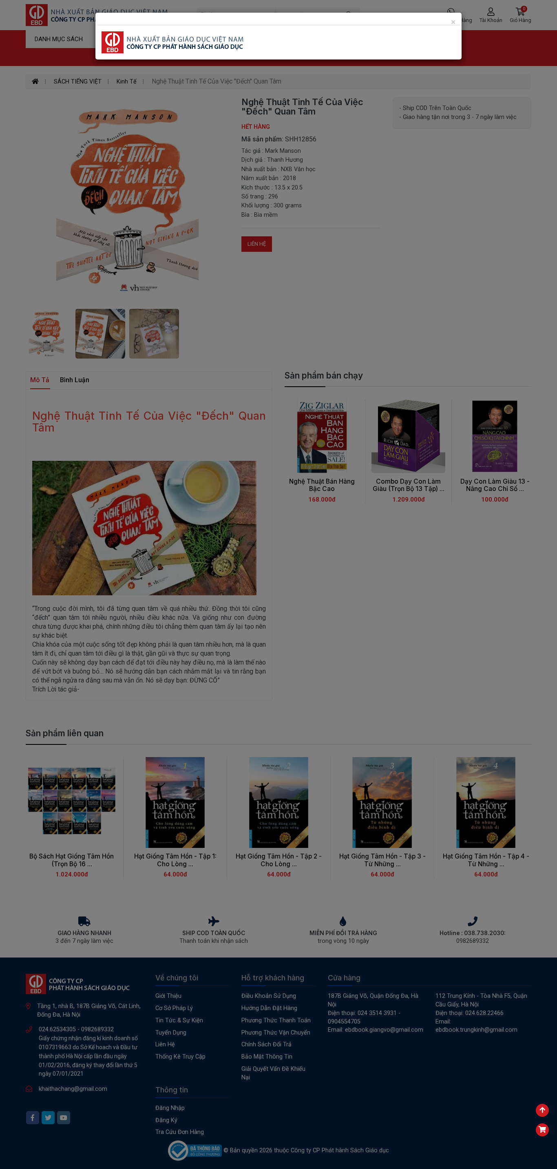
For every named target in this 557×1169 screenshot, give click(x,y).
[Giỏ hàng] (542, 1129)
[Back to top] (542, 1110)
